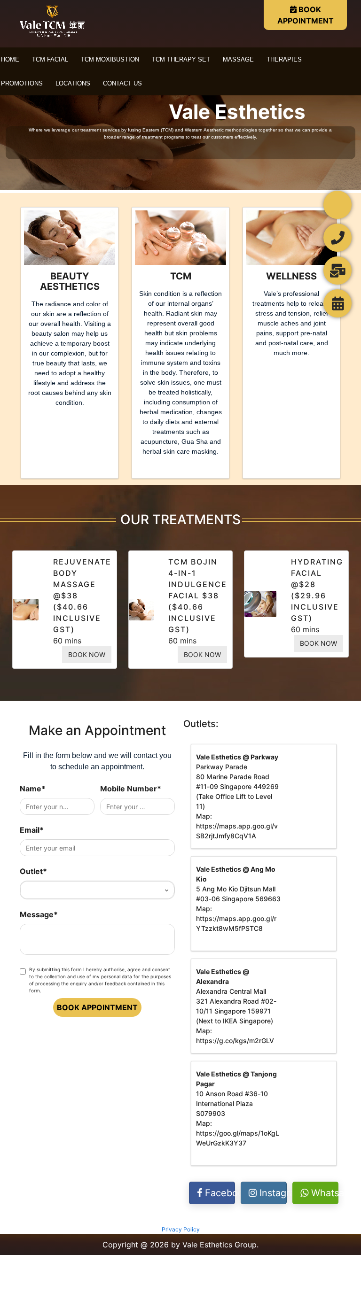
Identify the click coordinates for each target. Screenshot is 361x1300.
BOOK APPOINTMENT (305, 15)
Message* (39, 914)
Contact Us (122, 83)
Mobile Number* (130, 788)
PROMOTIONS (22, 83)
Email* (32, 830)
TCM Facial (50, 59)
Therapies (284, 59)
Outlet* (33, 871)
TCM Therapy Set (181, 59)
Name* (33, 788)
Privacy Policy (181, 1229)
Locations (72, 83)
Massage (238, 59)
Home (10, 59)
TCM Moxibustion (110, 59)
